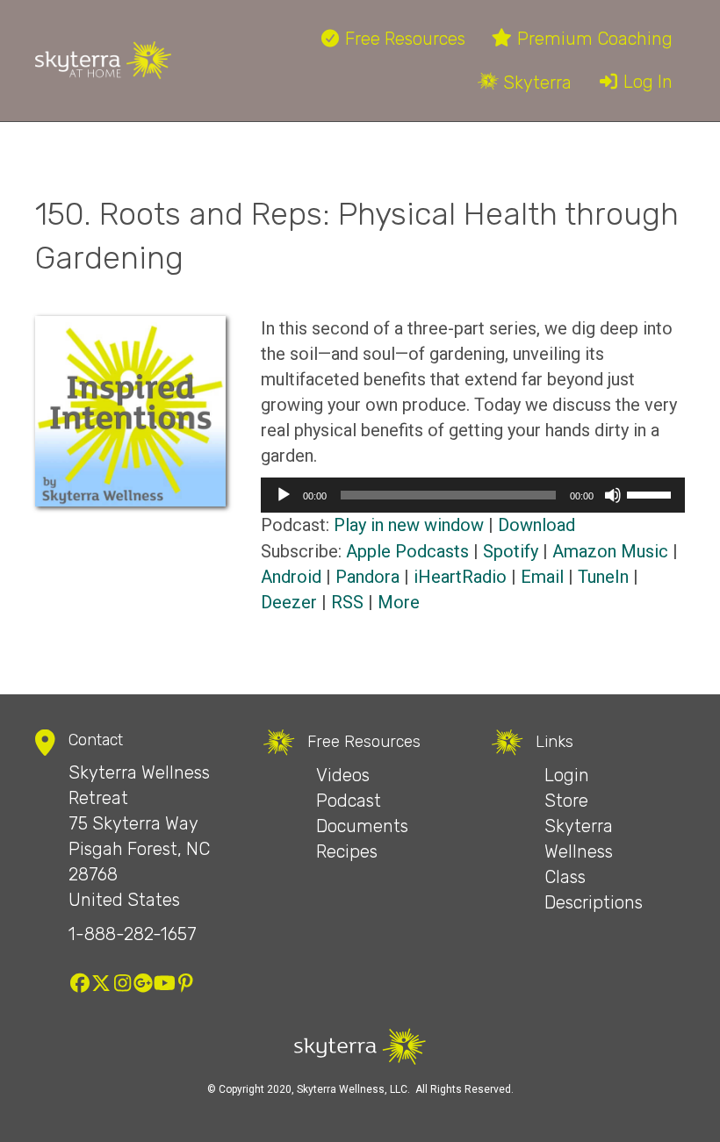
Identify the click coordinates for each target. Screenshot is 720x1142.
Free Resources (403, 38)
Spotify (510, 551)
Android (291, 576)
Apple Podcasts (407, 551)
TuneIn (603, 576)
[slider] (651, 493)
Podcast (348, 800)
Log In (646, 81)
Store (566, 800)
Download (536, 524)
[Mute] (613, 495)
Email (542, 576)
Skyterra (535, 82)
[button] (80, 983)
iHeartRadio (460, 576)
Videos (343, 775)
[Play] (283, 495)
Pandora (367, 576)
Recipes (347, 851)
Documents (362, 826)
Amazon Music (610, 551)
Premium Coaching (593, 38)
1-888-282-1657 (132, 933)
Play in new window (409, 524)
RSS (347, 602)
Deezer (289, 602)
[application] (473, 495)
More (399, 602)
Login (566, 775)
